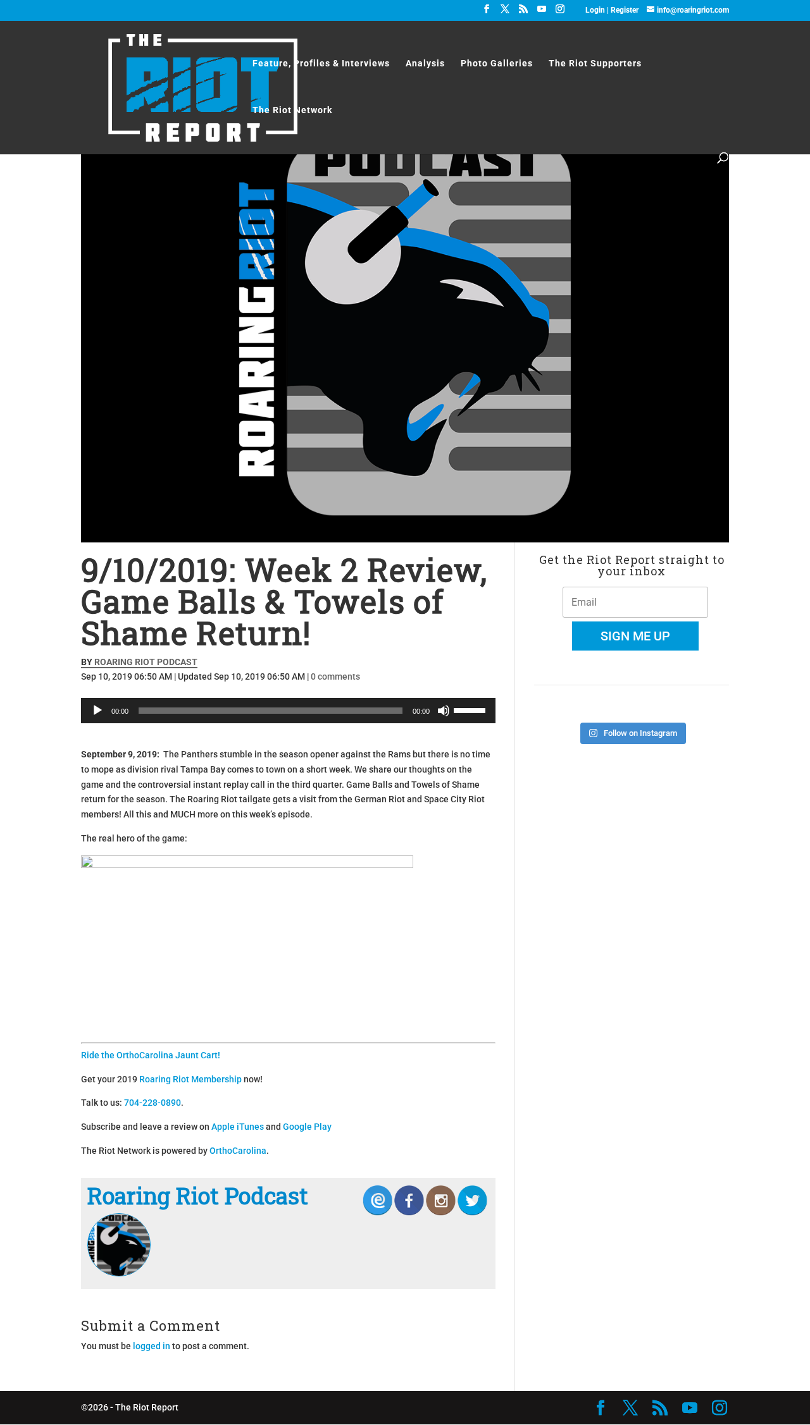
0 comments (335, 676)
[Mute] (443, 710)
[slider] (471, 709)
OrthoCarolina (237, 1151)
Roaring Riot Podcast (145, 662)
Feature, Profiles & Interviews (321, 63)
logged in (151, 1346)
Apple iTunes (237, 1127)
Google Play (307, 1127)
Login (596, 10)
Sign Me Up (635, 636)
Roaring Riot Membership (190, 1079)
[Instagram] (560, 12)
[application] (288, 710)
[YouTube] (541, 12)
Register (625, 10)
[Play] (97, 710)
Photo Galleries (497, 63)
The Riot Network (292, 110)
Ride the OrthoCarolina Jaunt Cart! (150, 1055)
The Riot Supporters (595, 63)
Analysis (425, 63)
